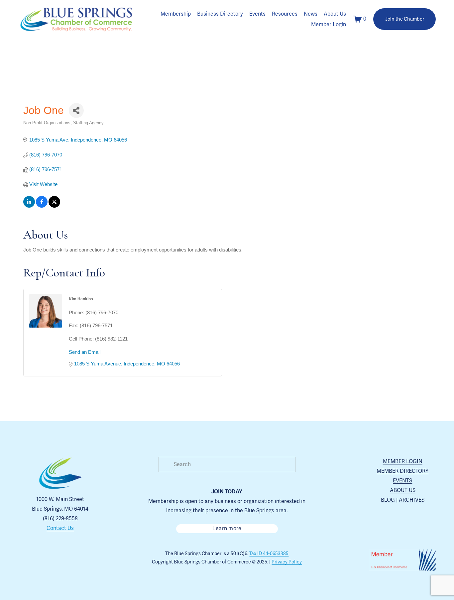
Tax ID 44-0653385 (268, 553)
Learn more (226, 528)
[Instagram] (37, 560)
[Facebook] (52, 560)
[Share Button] (76, 110)
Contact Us (60, 528)
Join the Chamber (404, 19)
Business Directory (220, 14)
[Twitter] (68, 560)
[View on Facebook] (42, 206)
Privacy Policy (287, 562)
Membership (176, 14)
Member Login (328, 24)
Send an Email (84, 352)
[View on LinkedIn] (29, 206)
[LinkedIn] (83, 560)
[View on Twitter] (54, 206)
